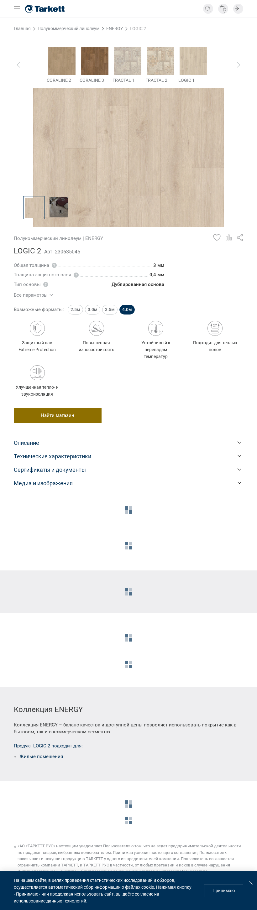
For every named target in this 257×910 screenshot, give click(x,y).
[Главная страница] (45, 9)
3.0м (92, 309)
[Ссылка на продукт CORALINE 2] (62, 61)
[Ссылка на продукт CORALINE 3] (95, 61)
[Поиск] (208, 9)
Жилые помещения (41, 756)
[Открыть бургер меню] (17, 8)
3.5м (110, 309)
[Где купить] (223, 9)
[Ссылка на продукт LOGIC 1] (193, 61)
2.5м (75, 309)
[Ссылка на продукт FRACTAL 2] (160, 61)
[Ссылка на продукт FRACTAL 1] (128, 61)
